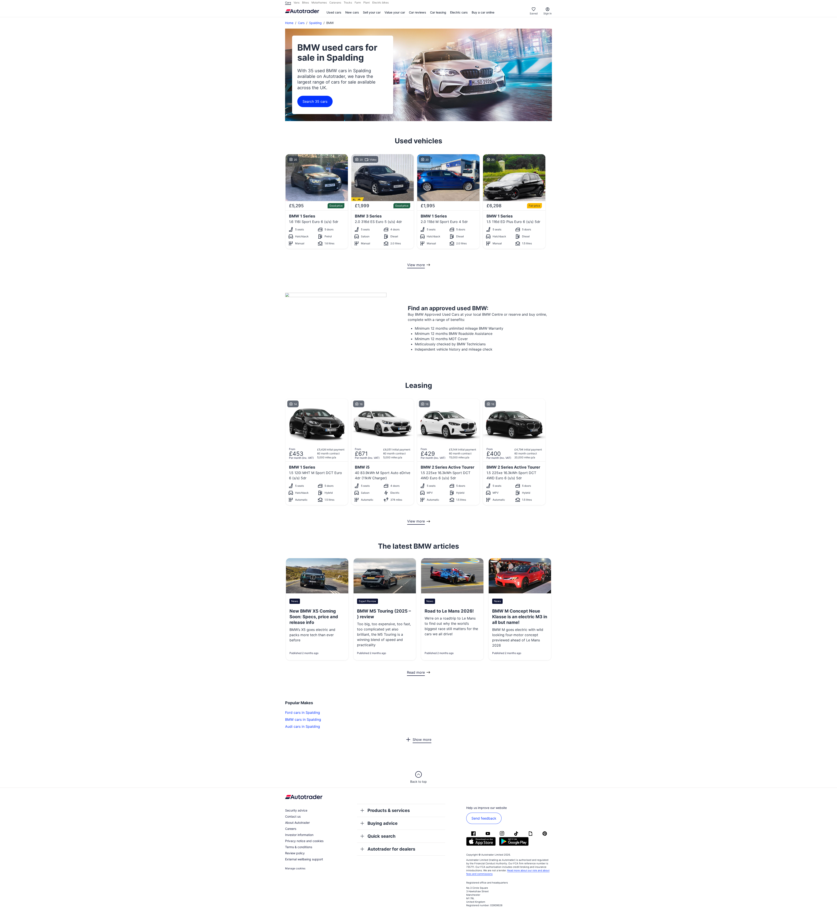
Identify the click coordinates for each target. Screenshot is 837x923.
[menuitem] (334, 12)
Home (289, 23)
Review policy (295, 853)
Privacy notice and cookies (304, 841)
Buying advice (382, 823)
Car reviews (417, 12)
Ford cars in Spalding (302, 712)
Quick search (381, 836)
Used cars (334, 12)
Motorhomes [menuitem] (319, 2)
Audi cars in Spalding (302, 726)
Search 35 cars (315, 101)
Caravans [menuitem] (335, 2)
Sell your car (372, 12)
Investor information (299, 835)
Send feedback (483, 818)
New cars (352, 12)
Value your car (394, 12)
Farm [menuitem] (358, 2)
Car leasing (438, 12)
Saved (534, 13)
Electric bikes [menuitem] (380, 2)
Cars (301, 23)
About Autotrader (297, 822)
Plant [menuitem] (366, 2)
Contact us (293, 816)
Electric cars (459, 12)
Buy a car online (483, 12)
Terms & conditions (298, 847)
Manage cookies (295, 868)
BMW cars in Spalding (303, 719)
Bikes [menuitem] (305, 2)
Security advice (296, 810)
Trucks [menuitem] (348, 2)
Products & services (388, 810)
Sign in (547, 13)
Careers (290, 829)
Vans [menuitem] (296, 2)
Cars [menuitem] (288, 2)
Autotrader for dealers (391, 849)
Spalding (315, 23)
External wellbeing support (304, 859)
